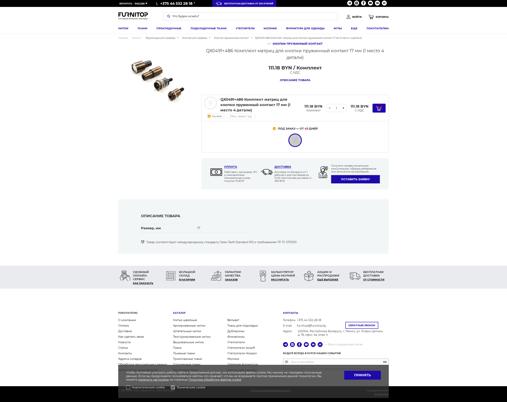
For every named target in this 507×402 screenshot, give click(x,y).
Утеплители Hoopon (242, 353)
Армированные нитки (189, 325)
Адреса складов (130, 359)
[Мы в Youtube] (370, 3)
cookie (236, 379)
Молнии (270, 28)
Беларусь (125, 3)
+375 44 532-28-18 (309, 320)
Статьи (123, 348)
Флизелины (236, 336)
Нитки (123, 28)
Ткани (142, 28)
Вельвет (233, 320)
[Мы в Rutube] (384, 3)
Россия (140, 3)
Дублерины (235, 331)
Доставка (282, 167)
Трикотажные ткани (187, 359)
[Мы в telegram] (349, 3)
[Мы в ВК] (377, 3)
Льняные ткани (184, 353)
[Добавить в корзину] (379, 108)
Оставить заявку (355, 179)
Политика (196, 379)
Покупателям (378, 28)
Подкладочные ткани (209, 28)
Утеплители (245, 28)
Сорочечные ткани (186, 364)
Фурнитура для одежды (305, 28)
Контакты (125, 353)
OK (385, 361)
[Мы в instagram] (356, 3)
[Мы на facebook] (363, 3)
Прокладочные (168, 28)
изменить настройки (153, 379)
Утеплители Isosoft (241, 348)
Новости (124, 342)
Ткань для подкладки (242, 325)
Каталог (179, 312)
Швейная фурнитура (242, 364)
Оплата (230, 167)
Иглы (338, 28)
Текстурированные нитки (192, 336)
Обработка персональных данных (142, 364)
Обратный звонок (361, 325)
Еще (354, 28)
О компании (127, 320)
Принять (362, 375)
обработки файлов (218, 379)
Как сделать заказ (131, 336)
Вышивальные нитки (188, 342)
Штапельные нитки (187, 331)
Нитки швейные (185, 320)
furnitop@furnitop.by (311, 325)
